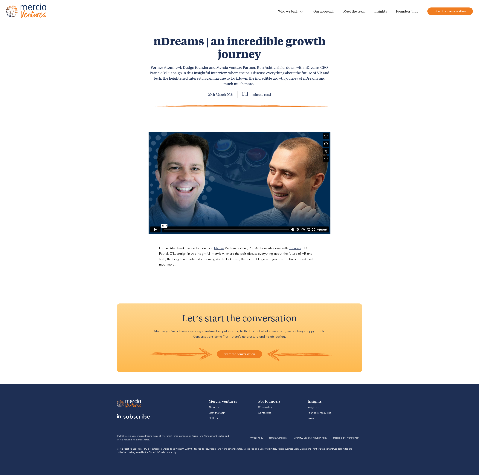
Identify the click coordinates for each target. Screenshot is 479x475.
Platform (214, 418)
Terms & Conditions (278, 438)
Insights (380, 11)
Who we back (288, 11)
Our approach (323, 11)
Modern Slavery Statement (346, 438)
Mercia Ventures (26, 11)
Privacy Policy (256, 438)
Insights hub (315, 407)
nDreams (295, 248)
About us (214, 407)
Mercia (219, 248)
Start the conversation (450, 11)
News (311, 418)
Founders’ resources (319, 413)
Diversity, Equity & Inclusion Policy (310, 438)
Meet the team (354, 11)
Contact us (264, 413)
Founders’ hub (407, 11)
